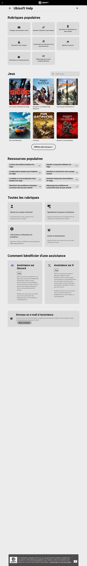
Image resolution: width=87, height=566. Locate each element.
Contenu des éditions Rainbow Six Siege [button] (21, 165)
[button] (19, 28)
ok (75, 561)
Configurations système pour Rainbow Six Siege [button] (23, 172)
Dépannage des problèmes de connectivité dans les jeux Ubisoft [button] (58, 186)
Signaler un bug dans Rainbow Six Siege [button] (58, 165)
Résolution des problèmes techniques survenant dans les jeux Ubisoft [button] (23, 186)
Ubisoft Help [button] (23, 8)
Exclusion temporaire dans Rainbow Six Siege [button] (59, 179)
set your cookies (66, 562)
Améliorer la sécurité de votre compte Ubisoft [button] (60, 172)
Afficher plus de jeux (42, 147)
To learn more (53, 562)
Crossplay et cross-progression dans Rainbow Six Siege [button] (22, 179)
